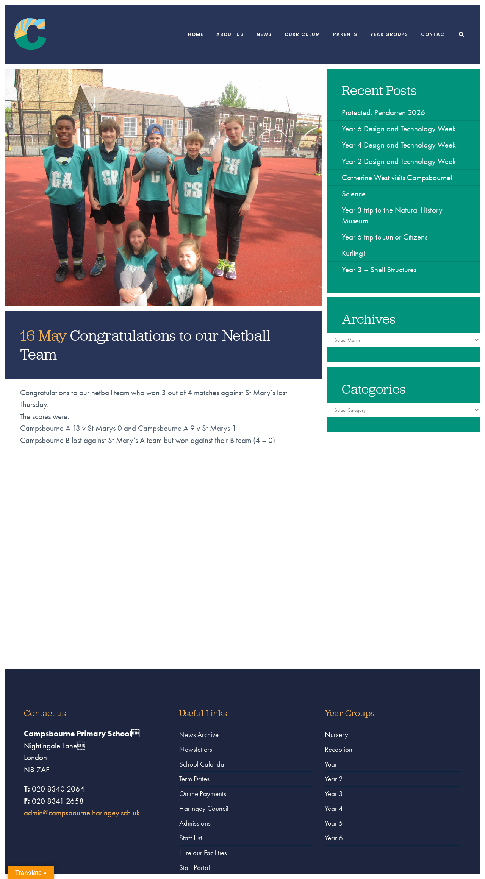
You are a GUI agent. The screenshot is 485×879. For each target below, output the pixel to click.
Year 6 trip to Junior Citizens (384, 237)
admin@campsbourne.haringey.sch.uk (82, 812)
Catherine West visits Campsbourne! (397, 177)
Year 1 (334, 764)
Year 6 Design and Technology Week (399, 128)
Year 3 (334, 793)
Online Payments (202, 793)
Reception (338, 749)
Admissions (195, 823)
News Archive (199, 734)
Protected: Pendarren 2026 (383, 112)
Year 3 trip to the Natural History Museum (392, 215)
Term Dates (194, 779)
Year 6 (334, 838)
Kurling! (353, 253)
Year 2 (334, 779)
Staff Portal (194, 867)
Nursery (336, 734)
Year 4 (334, 808)
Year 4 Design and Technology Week (399, 145)
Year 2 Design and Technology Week (399, 161)
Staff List (190, 838)
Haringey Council (203, 808)
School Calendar (203, 764)
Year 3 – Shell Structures (379, 269)
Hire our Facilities (203, 852)
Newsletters (195, 749)
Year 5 (334, 823)
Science (354, 194)
